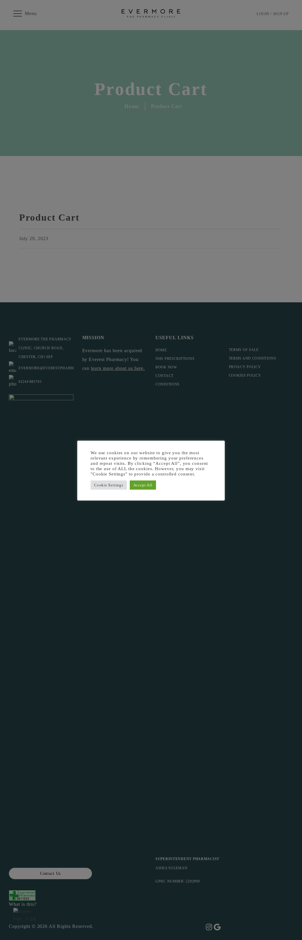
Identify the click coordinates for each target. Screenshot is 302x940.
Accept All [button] (142, 485)
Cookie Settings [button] (108, 485)
